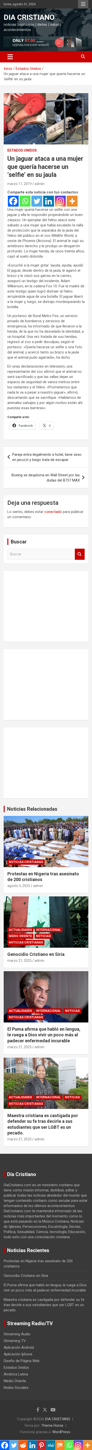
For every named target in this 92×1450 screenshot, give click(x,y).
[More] (72, 201)
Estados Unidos (22, 150)
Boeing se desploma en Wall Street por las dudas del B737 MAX (46, 478)
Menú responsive (83, 4)
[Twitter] (36, 201)
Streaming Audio (17, 1334)
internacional (48, 930)
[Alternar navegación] (10, 56)
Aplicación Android (19, 1347)
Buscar (80, 554)
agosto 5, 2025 (18, 886)
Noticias (43, 936)
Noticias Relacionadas (32, 809)
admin (39, 184)
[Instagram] (60, 201)
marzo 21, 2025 (19, 961)
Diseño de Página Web (21, 1361)
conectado (53, 512)
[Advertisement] (46, 606)
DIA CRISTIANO (29, 17)
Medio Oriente (20, 936)
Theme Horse (52, 1425)
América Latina (16, 1374)
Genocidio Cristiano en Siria (36, 954)
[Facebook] (13, 201)
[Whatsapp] (25, 201)
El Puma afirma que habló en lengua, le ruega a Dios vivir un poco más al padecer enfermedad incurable (43, 1034)
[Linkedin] (48, 201)
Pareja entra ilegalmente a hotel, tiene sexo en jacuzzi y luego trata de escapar (46, 457)
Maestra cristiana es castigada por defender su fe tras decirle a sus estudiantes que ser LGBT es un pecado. (44, 1304)
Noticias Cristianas (26, 862)
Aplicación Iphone (18, 1354)
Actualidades (20, 930)
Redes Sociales (16, 1387)
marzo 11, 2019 (19, 184)
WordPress (61, 1432)
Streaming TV (15, 1341)
